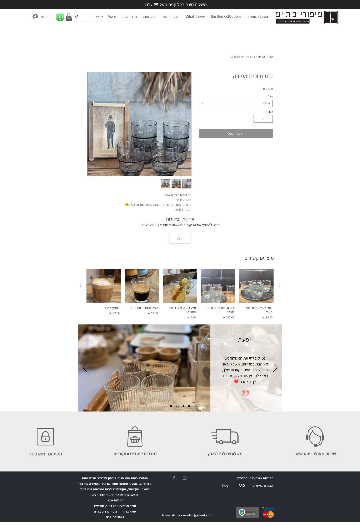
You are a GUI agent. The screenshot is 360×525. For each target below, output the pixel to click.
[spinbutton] (263, 118)
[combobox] (236, 103)
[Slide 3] (182, 406)
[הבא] (275, 368)
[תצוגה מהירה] (256, 286)
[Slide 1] (171, 406)
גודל (269, 96)
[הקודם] (84, 368)
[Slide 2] (177, 406)
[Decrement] (269, 118)
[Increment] (256, 118)
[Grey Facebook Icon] (173, 477)
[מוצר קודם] (279, 285)
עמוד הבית (265, 57)
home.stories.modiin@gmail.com (187, 515)
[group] (180, 294)
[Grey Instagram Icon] (184, 477)
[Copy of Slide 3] (189, 406)
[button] (69, 17)
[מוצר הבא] (80, 285)
